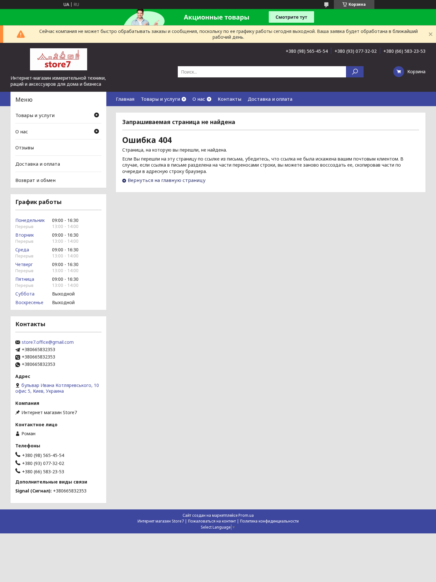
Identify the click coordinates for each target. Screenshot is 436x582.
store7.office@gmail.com (48, 342)
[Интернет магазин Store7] (58, 59)
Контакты (229, 99)
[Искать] (355, 71)
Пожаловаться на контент (212, 521)
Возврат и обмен (35, 180)
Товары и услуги (160, 99)
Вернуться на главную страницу (167, 180)
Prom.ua (246, 515)
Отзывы (24, 147)
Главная (125, 99)
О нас (198, 99)
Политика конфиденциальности (269, 521)
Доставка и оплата (270, 99)
